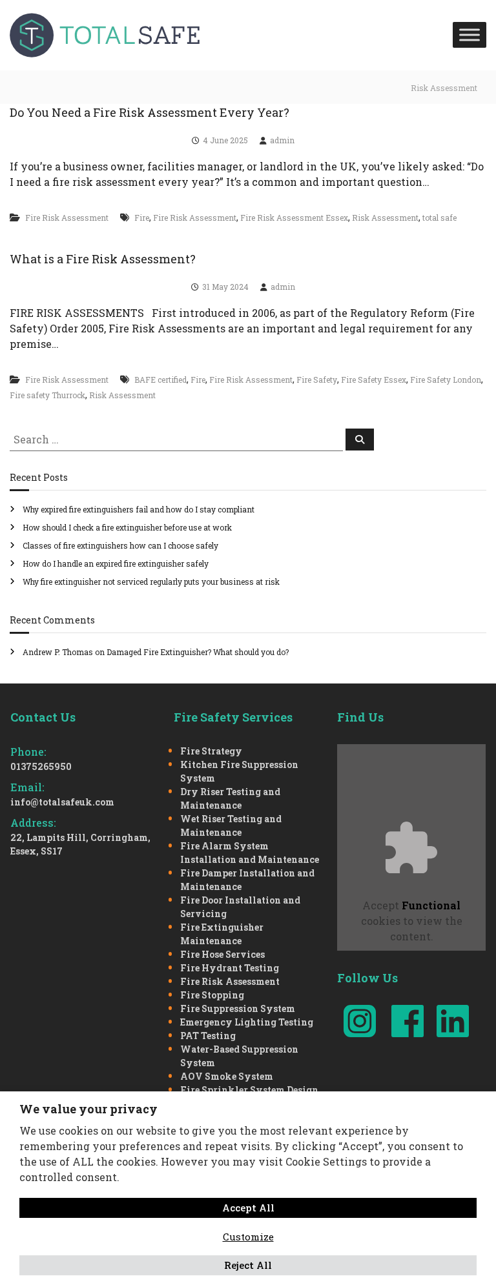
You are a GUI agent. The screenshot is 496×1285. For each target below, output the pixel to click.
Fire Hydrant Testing (229, 968)
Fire (141, 217)
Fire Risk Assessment (66, 217)
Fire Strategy (211, 751)
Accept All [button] (248, 1207)
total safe (439, 217)
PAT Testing (208, 1035)
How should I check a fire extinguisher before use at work (127, 527)
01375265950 (41, 766)
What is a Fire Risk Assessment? (103, 259)
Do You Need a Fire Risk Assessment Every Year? (149, 112)
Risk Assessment (385, 217)
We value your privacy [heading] (88, 1109)
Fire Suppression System (237, 1008)
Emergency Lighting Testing (246, 1022)
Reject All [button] (248, 1265)
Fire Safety (316, 379)
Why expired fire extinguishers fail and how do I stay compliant (138, 509)
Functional (431, 905)
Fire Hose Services (222, 954)
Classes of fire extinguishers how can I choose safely (120, 545)
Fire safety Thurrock (47, 395)
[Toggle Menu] (469, 35)
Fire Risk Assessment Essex (294, 217)
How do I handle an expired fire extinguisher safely (116, 563)
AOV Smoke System (226, 1076)
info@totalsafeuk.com (62, 802)
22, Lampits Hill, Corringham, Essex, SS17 (80, 844)
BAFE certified (160, 379)
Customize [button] (248, 1236)
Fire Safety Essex (373, 379)
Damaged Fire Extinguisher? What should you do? (198, 652)
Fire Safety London (445, 379)
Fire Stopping (212, 995)
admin (282, 140)
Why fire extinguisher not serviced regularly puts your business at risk (151, 581)
